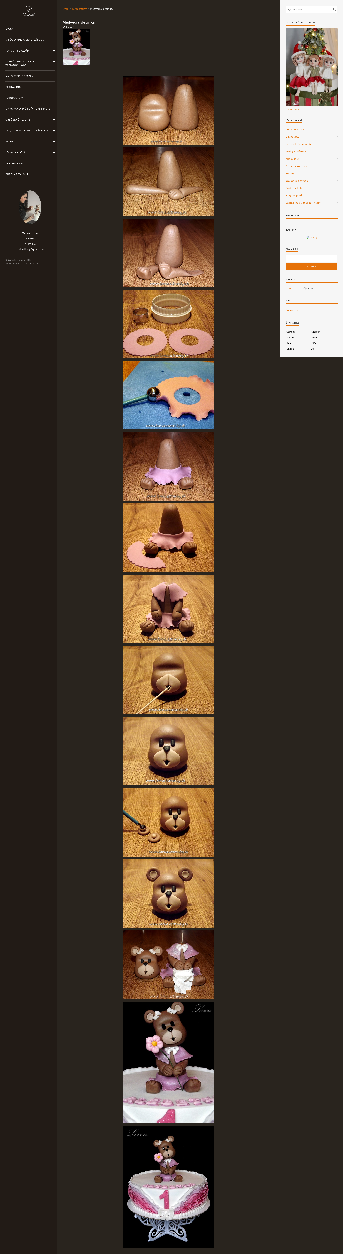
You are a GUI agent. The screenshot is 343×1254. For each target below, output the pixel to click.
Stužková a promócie (297, 180)
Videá (9, 141)
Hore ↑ (36, 263)
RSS (29, 259)
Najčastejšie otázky (19, 76)
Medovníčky (292, 158)
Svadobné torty (294, 188)
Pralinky (290, 173)
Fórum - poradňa (17, 50)
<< (290, 288)
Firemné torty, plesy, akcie (299, 144)
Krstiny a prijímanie (296, 151)
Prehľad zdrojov (294, 310)
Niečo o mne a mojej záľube (24, 39)
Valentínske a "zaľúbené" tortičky (303, 202)
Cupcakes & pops (295, 129)
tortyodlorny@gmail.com (30, 249)
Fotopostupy (14, 97)
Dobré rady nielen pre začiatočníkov (21, 63)
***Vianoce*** (15, 152)
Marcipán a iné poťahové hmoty (28, 108)
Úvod (9, 28)
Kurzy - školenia (16, 174)
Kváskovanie (14, 163)
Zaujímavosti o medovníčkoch (26, 130)
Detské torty (292, 109)
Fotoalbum (13, 87)
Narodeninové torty (296, 166)
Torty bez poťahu (295, 195)
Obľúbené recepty (18, 119)
